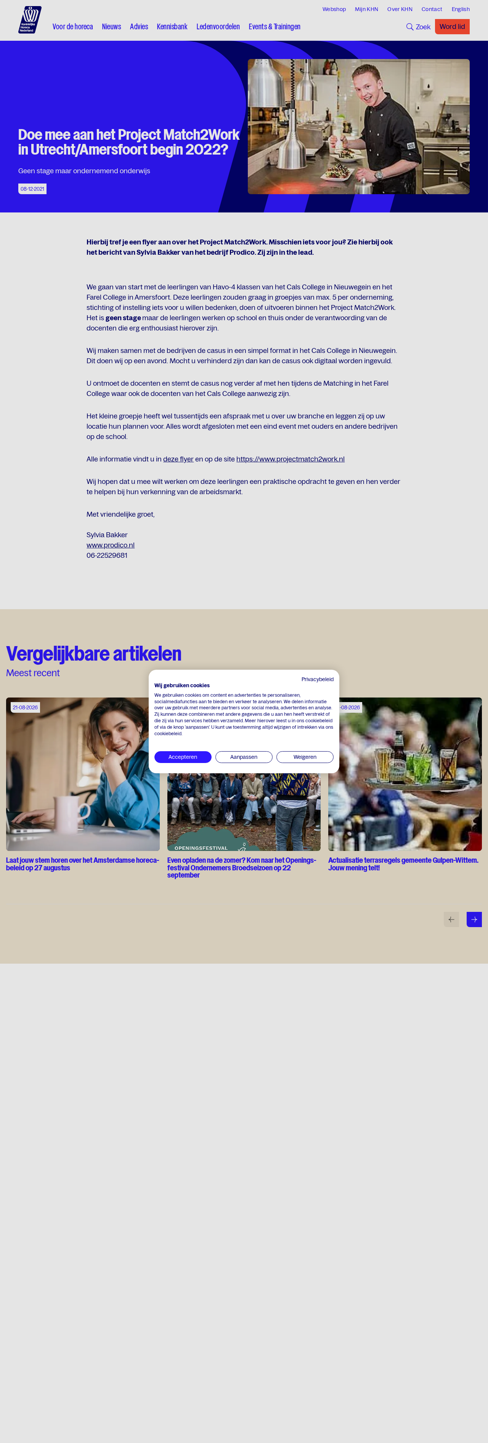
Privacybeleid (318, 679)
